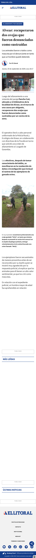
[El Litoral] (18, 8)
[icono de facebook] (15, 547)
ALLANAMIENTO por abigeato (12, 24)
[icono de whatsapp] (20, 547)
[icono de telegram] (26, 547)
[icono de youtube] (4, 547)
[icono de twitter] (9, 547)
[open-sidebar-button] (3, 8)
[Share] (31, 544)
